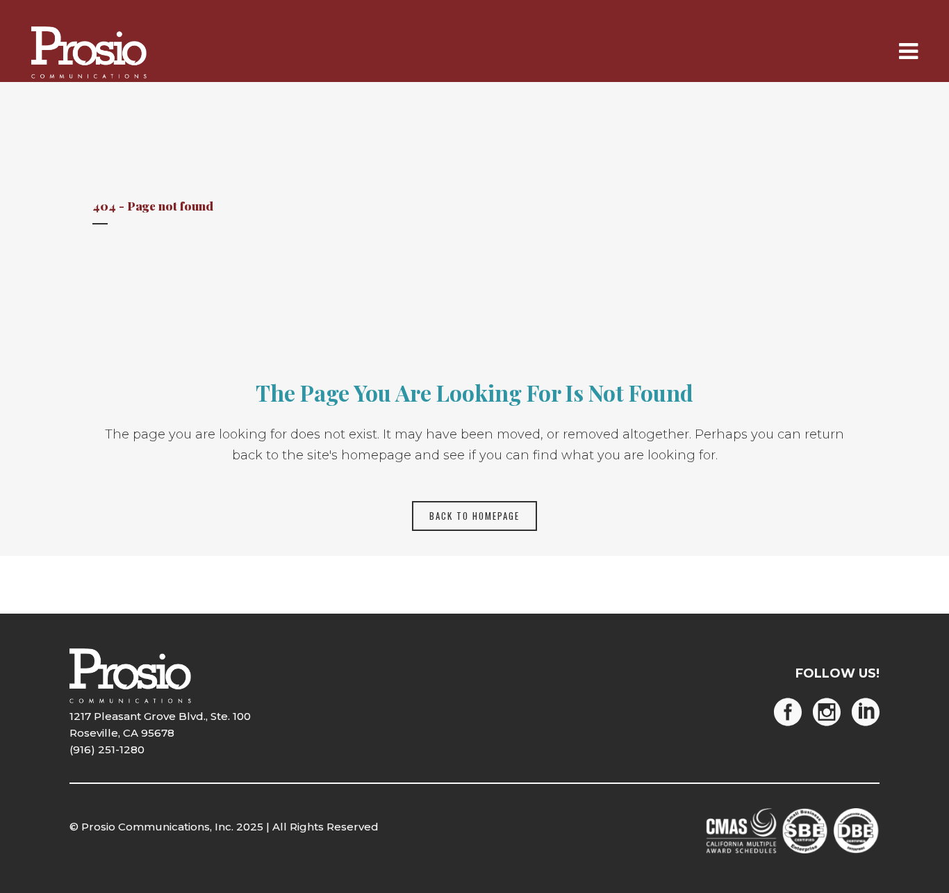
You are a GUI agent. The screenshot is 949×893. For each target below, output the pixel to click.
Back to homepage (474, 516)
